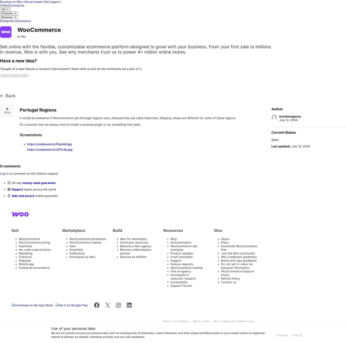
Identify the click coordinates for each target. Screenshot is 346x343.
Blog (173, 239)
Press (225, 242)
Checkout (25, 257)
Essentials (76, 249)
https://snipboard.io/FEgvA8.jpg (49, 144)
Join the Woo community (238, 253)
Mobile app (26, 264)
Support (17, 189)
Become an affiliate (133, 257)
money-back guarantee (39, 183)
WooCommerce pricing (34, 242)
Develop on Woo (12, 2)
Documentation (180, 242)
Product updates (181, 253)
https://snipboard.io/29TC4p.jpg (49, 149)
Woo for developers (133, 239)
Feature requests (181, 264)
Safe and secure (23, 196)
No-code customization (35, 249)
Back (10, 96)
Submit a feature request (14, 75)
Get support (52, 2)
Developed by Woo (82, 257)
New (72, 246)
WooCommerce (29, 239)
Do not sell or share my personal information (237, 266)
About (225, 239)
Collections (77, 253)
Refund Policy (230, 278)
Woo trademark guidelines (239, 257)
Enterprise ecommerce (34, 268)
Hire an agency (180, 271)
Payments (25, 246)
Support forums (181, 286)
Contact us (228, 282)
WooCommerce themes (85, 242)
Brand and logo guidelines (239, 260)
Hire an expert (34, 2)
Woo (23, 36)
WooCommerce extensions (87, 239)
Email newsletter (181, 257)
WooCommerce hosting (186, 268)
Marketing (25, 253)
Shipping (25, 260)
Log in (4, 173)
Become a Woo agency (135, 246)
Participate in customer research (183, 276)
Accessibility (179, 282)
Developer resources (134, 242)
